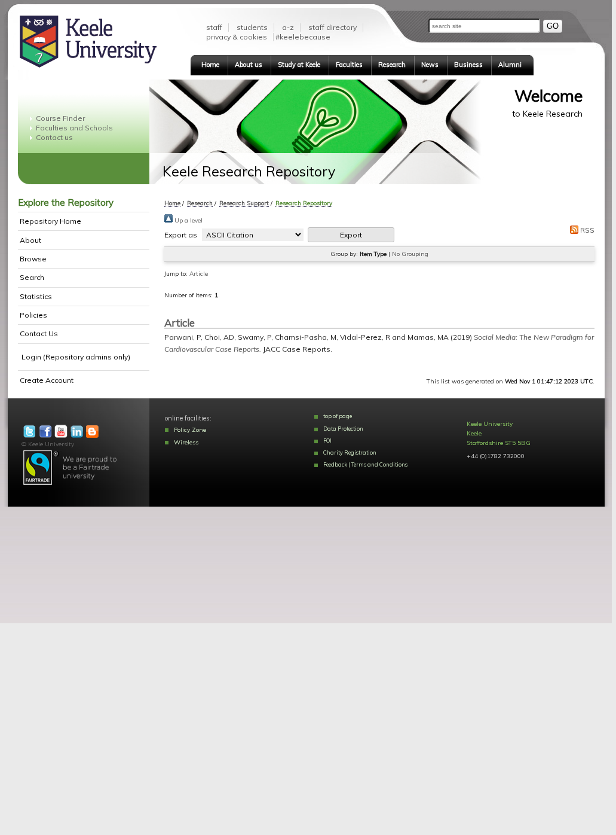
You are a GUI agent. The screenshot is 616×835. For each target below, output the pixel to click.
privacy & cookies (236, 36)
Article (198, 274)
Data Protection (343, 428)
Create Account (46, 380)
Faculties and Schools (74, 127)
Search (32, 277)
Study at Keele (299, 64)
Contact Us (39, 333)
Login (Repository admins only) (76, 356)
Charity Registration (349, 452)
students (252, 27)
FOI (327, 440)
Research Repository (303, 202)
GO (553, 26)
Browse (33, 258)
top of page (337, 416)
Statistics (36, 296)
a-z (288, 27)
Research (392, 64)
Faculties (349, 64)
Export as (180, 234)
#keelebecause (302, 36)
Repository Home (50, 221)
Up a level (188, 220)
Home (210, 64)
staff (214, 27)
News (430, 64)
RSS (586, 229)
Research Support (244, 202)
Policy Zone (190, 430)
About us (248, 64)
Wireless (186, 442)
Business (468, 64)
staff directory (332, 27)
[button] (351, 234)
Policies (33, 314)
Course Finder (60, 118)
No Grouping (410, 254)
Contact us (54, 137)
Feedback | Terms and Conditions (365, 464)
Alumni (510, 64)
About (30, 240)
